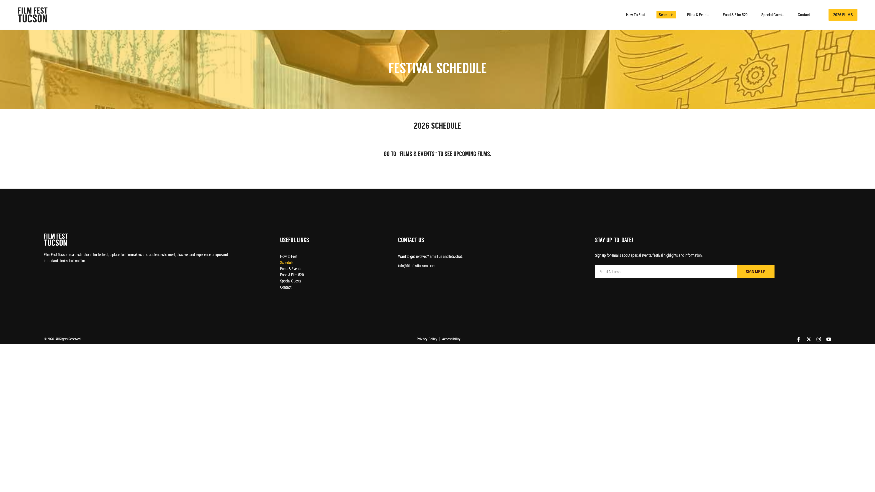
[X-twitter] (808, 339)
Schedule (666, 14)
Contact (804, 14)
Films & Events (698, 14)
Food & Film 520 (735, 14)
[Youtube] (828, 339)
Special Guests (772, 14)
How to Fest (635, 14)
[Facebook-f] (798, 339)
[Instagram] (818, 339)
